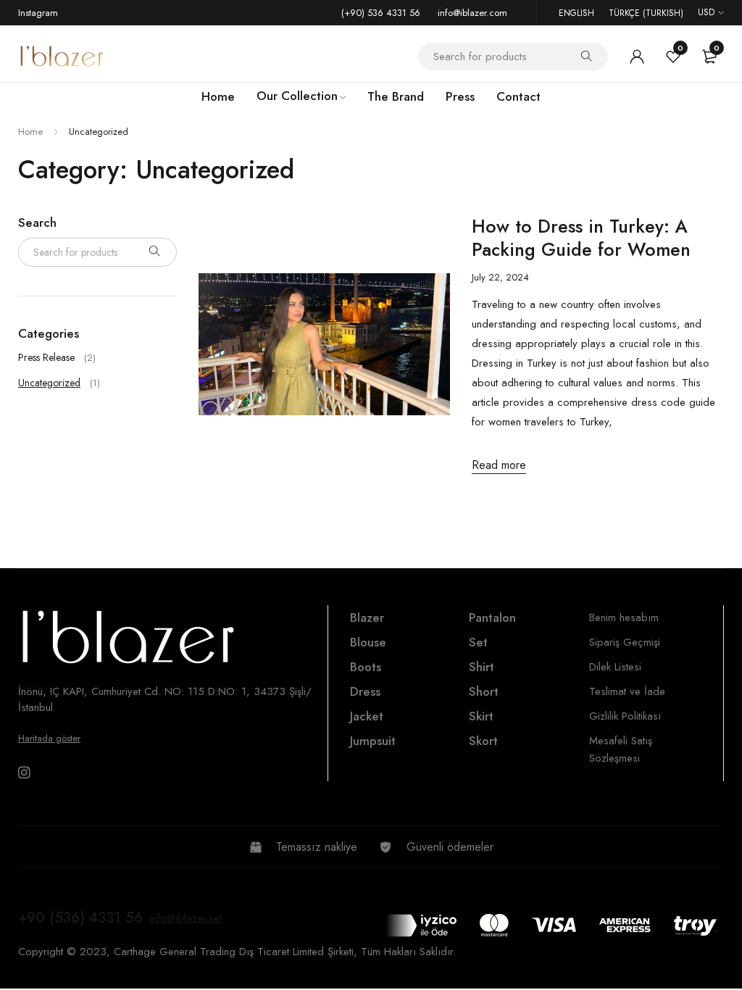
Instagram (38, 13)
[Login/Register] (636, 56)
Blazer (367, 617)
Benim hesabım (624, 617)
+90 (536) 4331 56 (80, 917)
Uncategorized (49, 382)
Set (478, 642)
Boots (365, 666)
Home (30, 131)
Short (484, 691)
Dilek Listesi (615, 667)
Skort (483, 740)
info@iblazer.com (472, 13)
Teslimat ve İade (627, 691)
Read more (499, 465)
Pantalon (492, 617)
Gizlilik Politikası (625, 716)
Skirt (481, 716)
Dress (365, 691)
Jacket (366, 716)
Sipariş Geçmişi (624, 642)
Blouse (368, 642)
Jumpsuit (373, 740)
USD (706, 12)
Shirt (481, 666)
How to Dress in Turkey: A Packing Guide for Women (581, 237)
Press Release (46, 357)
